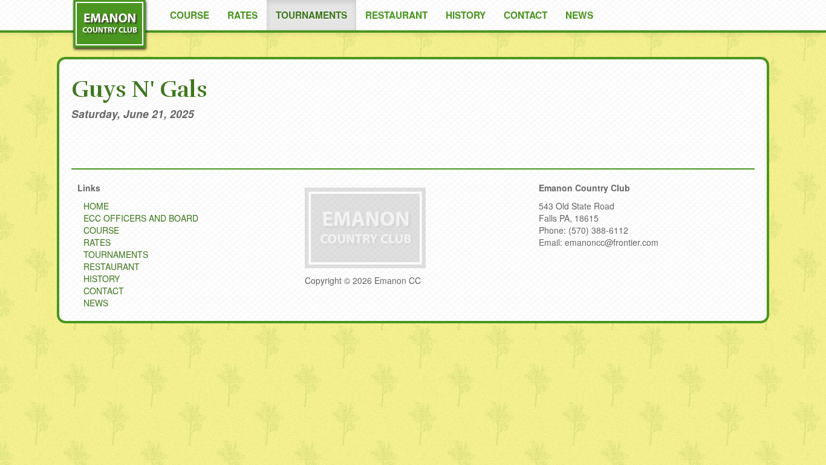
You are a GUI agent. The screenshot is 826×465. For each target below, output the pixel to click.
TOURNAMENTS (311, 15)
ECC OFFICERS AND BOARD (140, 218)
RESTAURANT (396, 15)
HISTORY (466, 15)
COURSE (189, 15)
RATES (242, 15)
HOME (96, 206)
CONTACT (525, 15)
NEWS (579, 15)
